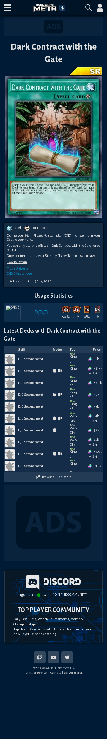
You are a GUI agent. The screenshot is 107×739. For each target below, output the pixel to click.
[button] (7, 7)
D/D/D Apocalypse (19, 274)
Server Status (73, 672)
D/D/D (41, 312)
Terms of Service (35, 672)
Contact (55, 672)
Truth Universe (18, 268)
